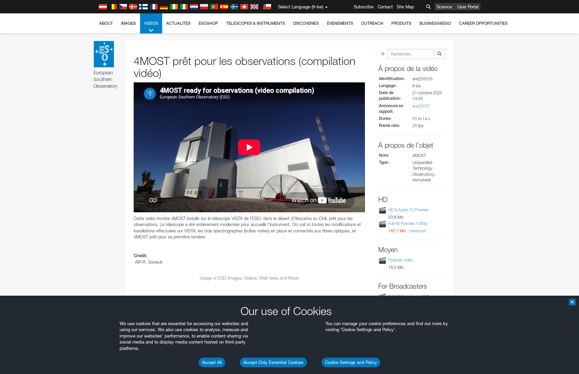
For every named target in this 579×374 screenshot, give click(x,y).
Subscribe (364, 6)
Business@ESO (435, 23)
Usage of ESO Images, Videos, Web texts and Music (249, 278)
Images (128, 23)
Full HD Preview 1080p (408, 223)
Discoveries (306, 23)
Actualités (178, 23)
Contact (385, 6)
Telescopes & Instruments (255, 23)
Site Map (405, 6)
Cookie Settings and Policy (351, 362)
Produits (401, 23)
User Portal (467, 6)
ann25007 (421, 105)
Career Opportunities (483, 23)
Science (444, 6)
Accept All (212, 362)
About (106, 23)
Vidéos (151, 23)
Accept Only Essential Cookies (273, 362)
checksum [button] (417, 230)
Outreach (372, 23)
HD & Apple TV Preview (408, 209)
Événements (340, 23)
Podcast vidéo (400, 260)
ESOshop (208, 23)
